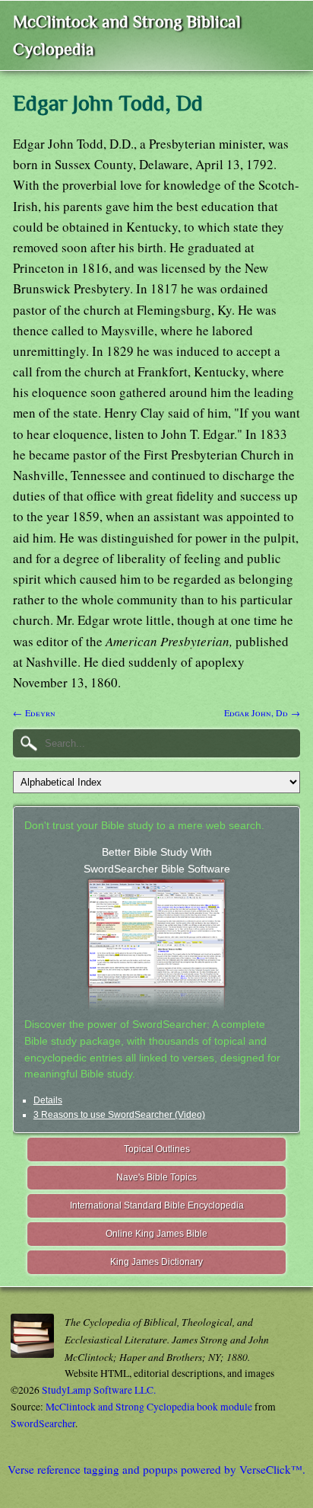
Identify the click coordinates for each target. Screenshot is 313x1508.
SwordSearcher (43, 1423)
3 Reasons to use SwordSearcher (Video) (119, 1114)
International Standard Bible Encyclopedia (157, 1205)
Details (47, 1100)
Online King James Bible (156, 1233)
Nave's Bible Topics (156, 1177)
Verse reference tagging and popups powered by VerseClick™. (156, 1469)
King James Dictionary (156, 1262)
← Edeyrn (34, 712)
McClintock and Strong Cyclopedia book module (149, 1407)
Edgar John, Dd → (262, 712)
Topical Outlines (157, 1149)
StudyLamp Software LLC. (99, 1390)
